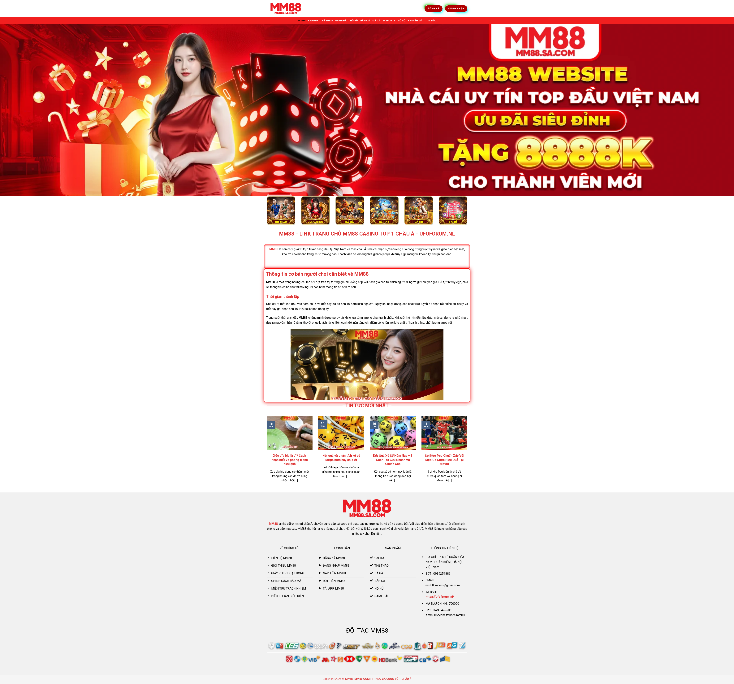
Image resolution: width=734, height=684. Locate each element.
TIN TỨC (431, 20)
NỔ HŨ (354, 20)
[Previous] (266, 453)
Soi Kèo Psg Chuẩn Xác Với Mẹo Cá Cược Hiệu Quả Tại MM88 (444, 460)
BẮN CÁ (365, 20)
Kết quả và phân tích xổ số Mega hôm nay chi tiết (341, 458)
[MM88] (286, 8)
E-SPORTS (389, 20)
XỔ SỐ (401, 20)
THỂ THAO (326, 20)
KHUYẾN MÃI (415, 20)
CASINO (313, 20)
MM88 (301, 20)
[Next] (468, 453)
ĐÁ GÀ (376, 20)
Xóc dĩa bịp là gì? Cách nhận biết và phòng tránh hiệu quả (290, 460)
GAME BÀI (341, 20)
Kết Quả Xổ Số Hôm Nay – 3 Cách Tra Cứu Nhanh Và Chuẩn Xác (392, 460)
